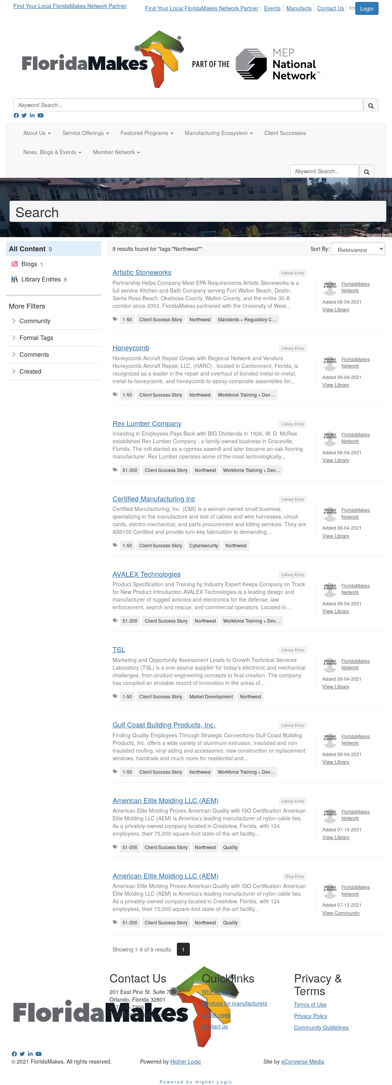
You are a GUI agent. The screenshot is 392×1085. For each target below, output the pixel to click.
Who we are (216, 992)
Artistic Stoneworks (142, 272)
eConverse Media (302, 1061)
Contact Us (330, 8)
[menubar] (246, 7)
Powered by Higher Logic (196, 1081)
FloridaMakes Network (355, 286)
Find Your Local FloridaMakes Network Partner (70, 6)
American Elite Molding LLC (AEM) (166, 800)
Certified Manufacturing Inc (154, 498)
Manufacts (299, 8)
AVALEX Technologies (147, 574)
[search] (371, 104)
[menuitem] (203, 7)
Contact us (215, 1026)
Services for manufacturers (234, 1003)
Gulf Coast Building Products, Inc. (164, 724)
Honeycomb (131, 347)
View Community (341, 912)
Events (272, 8)
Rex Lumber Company (147, 423)
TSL (119, 649)
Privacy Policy (310, 1016)
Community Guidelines (321, 1027)
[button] (37, 132)
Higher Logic (185, 1061)
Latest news (216, 1014)
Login (367, 8)
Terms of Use (310, 1004)
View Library (336, 309)
